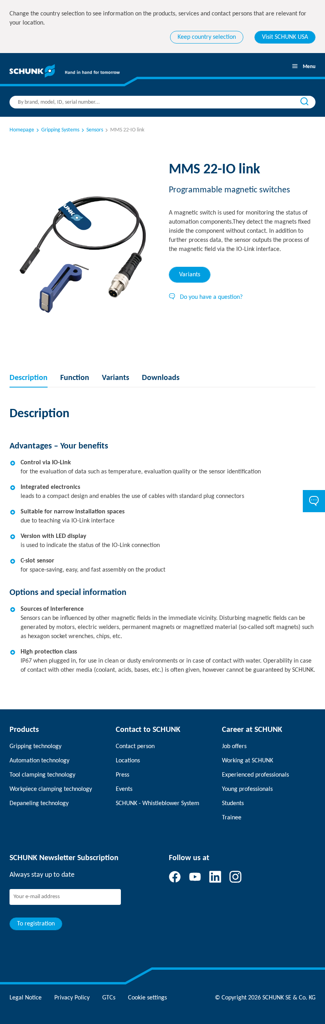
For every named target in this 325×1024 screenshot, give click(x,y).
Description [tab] (29, 378)
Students (233, 803)
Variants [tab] (189, 275)
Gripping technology (35, 746)
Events (124, 789)
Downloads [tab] (161, 378)
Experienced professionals (255, 775)
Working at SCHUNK (247, 761)
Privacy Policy (72, 998)
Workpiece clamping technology (51, 789)
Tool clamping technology (42, 775)
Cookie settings (147, 998)
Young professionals (247, 789)
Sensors (94, 130)
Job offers (234, 746)
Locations (128, 761)
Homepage (22, 130)
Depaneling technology (39, 803)
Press (122, 775)
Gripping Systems (60, 130)
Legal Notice (26, 998)
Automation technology (39, 761)
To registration (36, 924)
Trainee (231, 818)
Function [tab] (74, 378)
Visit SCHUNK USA (285, 37)
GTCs (108, 998)
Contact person (135, 746)
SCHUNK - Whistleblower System (157, 803)
